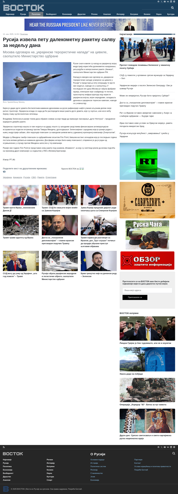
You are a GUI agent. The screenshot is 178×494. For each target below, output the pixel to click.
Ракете (40, 177)
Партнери (138, 460)
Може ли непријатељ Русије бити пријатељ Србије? (144, 96)
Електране (51, 177)
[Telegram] (174, 1)
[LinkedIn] (171, 1)
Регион (94, 14)
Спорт (49, 480)
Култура (170, 14)
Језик (92, 477)
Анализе (107, 14)
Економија (67, 14)
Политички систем (98, 466)
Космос (147, 14)
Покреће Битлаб (141, 470)
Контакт (137, 463)
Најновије (10, 14)
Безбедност (51, 14)
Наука (158, 14)
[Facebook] (158, 1)
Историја (94, 463)
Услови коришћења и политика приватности (152, 466)
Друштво (81, 14)
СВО (33, 177)
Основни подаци (97, 460)
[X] (162, 1)
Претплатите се (135, 297)
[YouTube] (165, 1)
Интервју (120, 14)
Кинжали (17, 177)
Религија (93, 470)
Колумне (134, 14)
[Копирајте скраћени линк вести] (30, 171)
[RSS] (4, 1)
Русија (23, 14)
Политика (36, 14)
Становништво (96, 473)
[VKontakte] (168, 1)
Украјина (7, 177)
